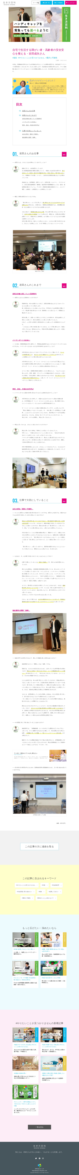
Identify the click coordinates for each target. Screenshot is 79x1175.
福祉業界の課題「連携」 (30, 137)
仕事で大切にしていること (32, 131)
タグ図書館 (59, 2)
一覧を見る (39, 1127)
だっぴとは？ (71, 2)
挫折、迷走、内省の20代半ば (31, 125)
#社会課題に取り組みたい (24, 891)
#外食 (43, 885)
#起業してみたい (54, 891)
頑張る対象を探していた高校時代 (33, 118)
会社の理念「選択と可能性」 (31, 134)
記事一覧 (47, 2)
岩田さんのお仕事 (28, 111)
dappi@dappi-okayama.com (39, 1170)
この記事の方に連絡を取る (39, 846)
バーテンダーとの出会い (30, 122)
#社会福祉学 (55, 885)
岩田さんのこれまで (29, 115)
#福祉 (40, 891)
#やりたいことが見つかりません (25, 885)
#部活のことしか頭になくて (45, 898)
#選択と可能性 (26, 898)
